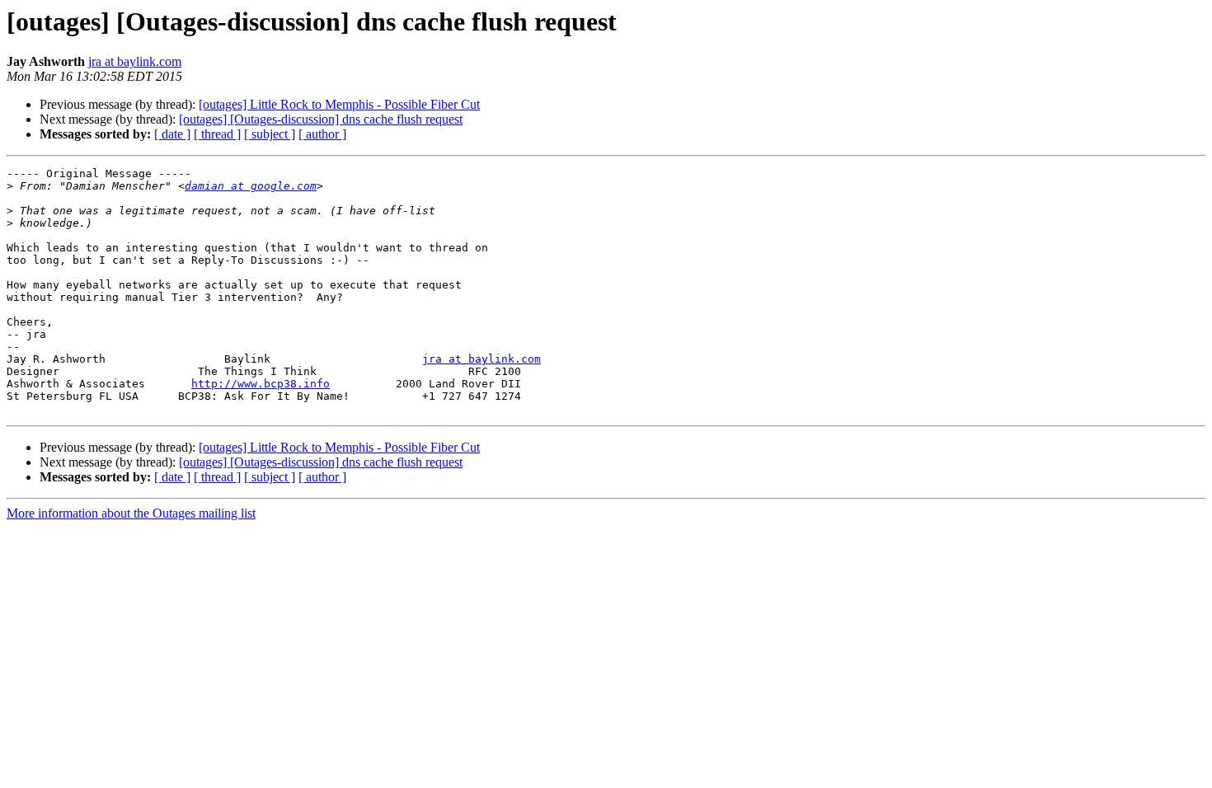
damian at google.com (251, 186)
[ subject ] (269, 134)
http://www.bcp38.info (260, 384)
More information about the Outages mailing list (131, 513)
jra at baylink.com (134, 61)
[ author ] (322, 134)
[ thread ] (217, 134)
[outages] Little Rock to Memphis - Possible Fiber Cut (339, 104)
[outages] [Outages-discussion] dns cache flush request (321, 119)
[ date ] (172, 134)
